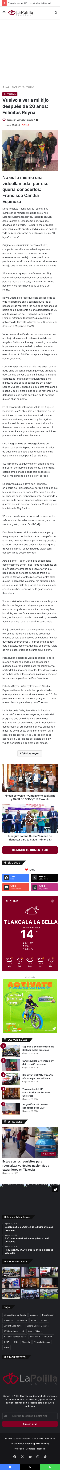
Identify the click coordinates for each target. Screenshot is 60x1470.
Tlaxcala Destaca (42, 1342)
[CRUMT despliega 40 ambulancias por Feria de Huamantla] (11, 1283)
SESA (6, 1342)
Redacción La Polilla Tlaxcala (20, 120)
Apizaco (34, 1315)
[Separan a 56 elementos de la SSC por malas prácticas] (11, 1051)
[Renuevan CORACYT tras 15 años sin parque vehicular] (11, 1079)
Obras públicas (34, 1331)
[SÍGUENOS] (55, 1189)
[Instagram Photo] (12, 1196)
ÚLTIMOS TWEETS (15, 1357)
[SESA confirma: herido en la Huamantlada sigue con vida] (49, 1294)
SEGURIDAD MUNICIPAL (41, 1336)
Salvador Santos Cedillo (15, 1336)
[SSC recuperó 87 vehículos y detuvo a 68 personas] (11, 1065)
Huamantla (22, 1320)
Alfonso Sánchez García (15, 1315)
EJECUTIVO (29, 87)
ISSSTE (43, 1320)
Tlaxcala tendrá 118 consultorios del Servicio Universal (36, 1092)
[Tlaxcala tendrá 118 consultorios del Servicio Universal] (11, 1093)
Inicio (7, 87)
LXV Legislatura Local (14, 1331)
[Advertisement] (30, 51)
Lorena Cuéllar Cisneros (37, 1326)
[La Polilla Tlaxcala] (21, 12)
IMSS (33, 1320)
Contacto (30, 1448)
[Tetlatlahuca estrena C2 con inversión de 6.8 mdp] (30, 1294)
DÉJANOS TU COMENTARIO (30, 850)
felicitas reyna (30, 753)
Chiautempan (48, 1315)
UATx (6, 1347)
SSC (16, 1342)
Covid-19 (8, 1320)
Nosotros (42, 1448)
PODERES (16, 87)
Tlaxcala (26, 1342)
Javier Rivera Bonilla (13, 1326)
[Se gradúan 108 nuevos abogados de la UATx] (11, 1109)
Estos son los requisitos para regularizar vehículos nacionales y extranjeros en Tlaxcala (25, 1165)
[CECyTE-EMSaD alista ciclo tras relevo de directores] (11, 1294)
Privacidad (19, 1448)
